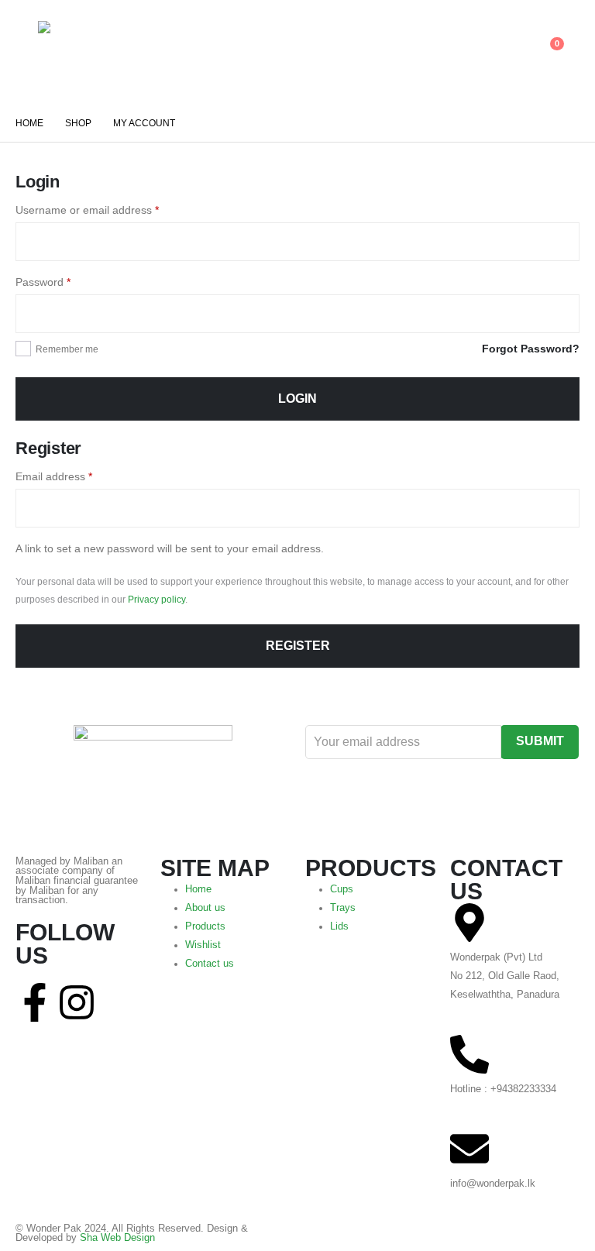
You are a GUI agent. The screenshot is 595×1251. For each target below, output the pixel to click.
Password (43, 282)
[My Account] (509, 52)
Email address (53, 476)
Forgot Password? (531, 348)
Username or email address (87, 210)
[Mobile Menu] (26, 52)
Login (297, 398)
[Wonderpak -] (81, 52)
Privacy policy (156, 599)
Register (298, 645)
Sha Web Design (117, 1237)
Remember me (67, 349)
